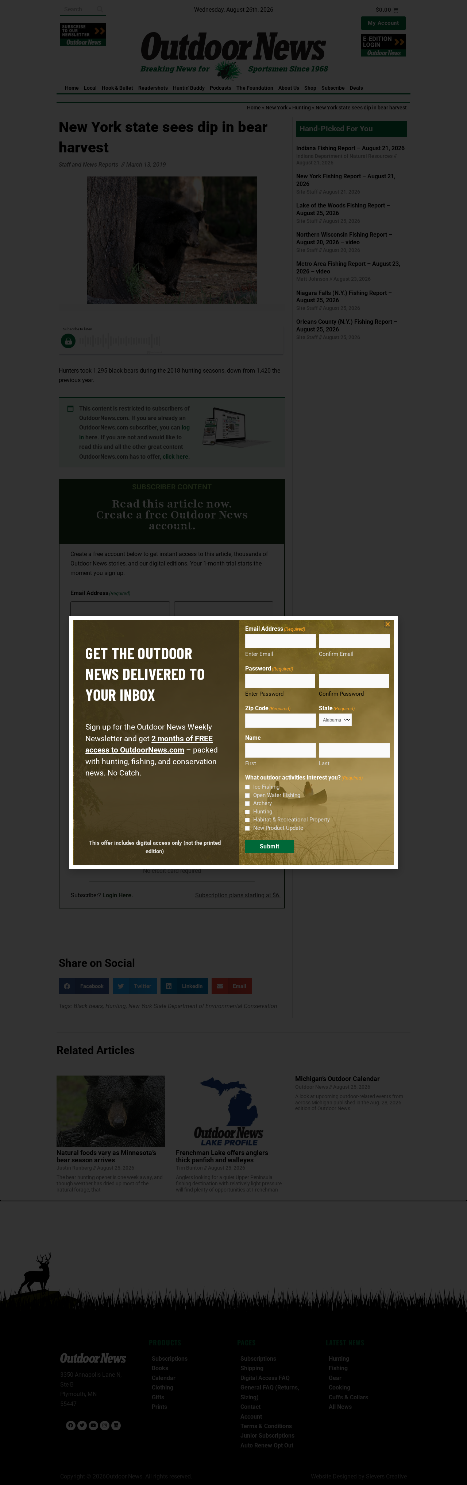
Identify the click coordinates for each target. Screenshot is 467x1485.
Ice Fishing (266, 787)
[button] (387, 624)
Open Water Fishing (276, 795)
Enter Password (264, 694)
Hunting (262, 811)
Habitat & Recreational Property (291, 819)
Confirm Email (336, 654)
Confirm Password (341, 694)
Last (324, 763)
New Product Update (278, 828)
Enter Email (259, 654)
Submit (269, 846)
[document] (233, 742)
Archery (262, 803)
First (250, 763)
